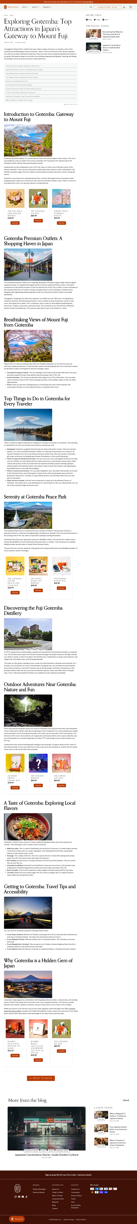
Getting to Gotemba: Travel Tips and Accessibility (23, 96)
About (35, 7)
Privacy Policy (76, 1195)
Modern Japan (62, 1151)
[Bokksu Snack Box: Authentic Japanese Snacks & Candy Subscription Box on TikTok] (26, 1196)
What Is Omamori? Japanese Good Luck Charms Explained (118, 1142)
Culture (93, 38)
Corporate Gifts (58, 1199)
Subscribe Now (107, 7)
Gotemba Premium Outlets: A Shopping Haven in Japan (24, 69)
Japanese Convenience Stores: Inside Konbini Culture (112, 47)
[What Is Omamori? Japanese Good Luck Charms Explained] (101, 1141)
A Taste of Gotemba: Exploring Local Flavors (20, 92)
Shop (24, 7)
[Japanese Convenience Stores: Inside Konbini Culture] (93, 47)
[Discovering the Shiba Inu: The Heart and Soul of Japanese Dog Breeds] (93, 33)
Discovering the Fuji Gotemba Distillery (19, 85)
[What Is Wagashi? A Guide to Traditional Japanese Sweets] (101, 1115)
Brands (46, 7)
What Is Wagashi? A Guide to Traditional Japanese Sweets (118, 1116)
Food (43, 1151)
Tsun (76, 104)
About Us (55, 1189)
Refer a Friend (57, 1195)
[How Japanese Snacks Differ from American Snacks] (101, 1128)
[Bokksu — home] (11, 7)
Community (75, 1192)
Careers (55, 1208)
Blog (11, 15)
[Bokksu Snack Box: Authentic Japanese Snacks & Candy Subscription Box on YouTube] (23, 1196)
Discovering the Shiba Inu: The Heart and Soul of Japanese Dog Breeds (113, 34)
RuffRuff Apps (69, 104)
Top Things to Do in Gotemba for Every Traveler (22, 77)
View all (126, 1100)
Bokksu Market (39, 1192)
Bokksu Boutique (39, 1189)
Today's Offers (57, 1192)
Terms (73, 1199)
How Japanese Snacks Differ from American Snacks (118, 1129)
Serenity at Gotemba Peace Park (17, 81)
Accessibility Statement (76, 1206)
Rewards (55, 1202)
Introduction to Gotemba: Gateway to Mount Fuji (22, 66)
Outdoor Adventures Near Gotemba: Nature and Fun (23, 89)
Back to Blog (42, 1078)
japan (51, 1151)
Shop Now (15, 223)
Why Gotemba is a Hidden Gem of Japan (19, 100)
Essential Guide (93, 51)
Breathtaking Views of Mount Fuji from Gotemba (22, 73)
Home (6, 15)
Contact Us (75, 1189)
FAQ (73, 1202)
